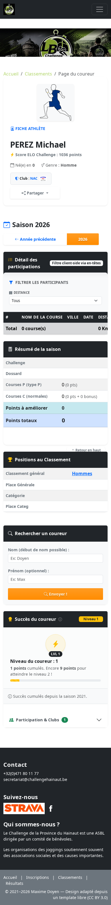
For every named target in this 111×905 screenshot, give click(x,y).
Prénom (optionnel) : (28, 570)
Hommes (82, 473)
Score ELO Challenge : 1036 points (48, 154)
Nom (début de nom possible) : (38, 549)
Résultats (14, 883)
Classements (38, 74)
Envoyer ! (58, 594)
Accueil (10, 74)
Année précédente (37, 239)
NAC (34, 178)
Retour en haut (88, 450)
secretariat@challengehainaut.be (35, 779)
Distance (22, 292)
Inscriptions (37, 877)
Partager (35, 193)
